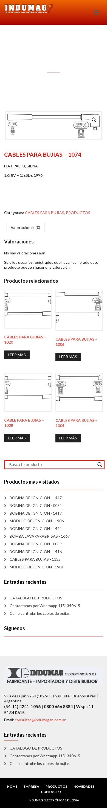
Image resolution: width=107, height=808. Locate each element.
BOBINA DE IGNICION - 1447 (36, 497)
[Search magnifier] (100, 464)
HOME (12, 786)
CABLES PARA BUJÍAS (44, 212)
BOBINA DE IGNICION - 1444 (36, 528)
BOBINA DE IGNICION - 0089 (36, 544)
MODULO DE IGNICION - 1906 (37, 520)
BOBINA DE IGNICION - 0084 (36, 505)
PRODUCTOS (78, 212)
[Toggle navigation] (96, 12)
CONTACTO (51, 792)
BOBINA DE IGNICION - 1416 (36, 551)
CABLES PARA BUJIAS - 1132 (35, 559)
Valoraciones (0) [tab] (25, 227)
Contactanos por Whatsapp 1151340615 (45, 605)
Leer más (17, 354)
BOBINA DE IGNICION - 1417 (36, 513)
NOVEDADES (84, 786)
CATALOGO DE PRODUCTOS (36, 598)
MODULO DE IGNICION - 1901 (37, 567)
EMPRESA (31, 786)
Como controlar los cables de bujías (40, 613)
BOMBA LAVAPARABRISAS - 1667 (40, 536)
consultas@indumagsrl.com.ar (40, 719)
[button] (94, 120)
